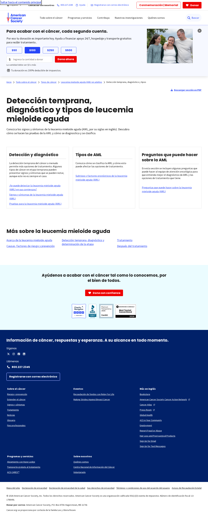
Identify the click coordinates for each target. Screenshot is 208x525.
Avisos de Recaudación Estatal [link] (187, 488)
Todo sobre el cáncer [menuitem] (51, 17)
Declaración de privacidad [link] (34, 488)
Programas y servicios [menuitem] (80, 17)
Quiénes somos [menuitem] (156, 17)
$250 (50, 50)
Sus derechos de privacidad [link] (100, 488)
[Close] (200, 31)
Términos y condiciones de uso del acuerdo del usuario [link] (143, 488)
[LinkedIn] (24, 354)
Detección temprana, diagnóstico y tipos (126, 82)
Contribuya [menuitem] (103, 17)
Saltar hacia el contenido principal (20, 2)
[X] (8, 354)
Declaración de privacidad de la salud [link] (67, 488)
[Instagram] (14, 354)
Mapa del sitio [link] (13, 488)
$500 (68, 50)
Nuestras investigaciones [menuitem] (129, 17)
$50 (14, 50)
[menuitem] (16, 18)
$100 (32, 50)
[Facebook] (19, 354)
